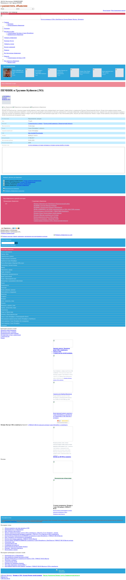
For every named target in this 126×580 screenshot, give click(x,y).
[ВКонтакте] (13, 228)
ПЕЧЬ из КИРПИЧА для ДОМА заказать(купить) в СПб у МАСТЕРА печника (57, 209)
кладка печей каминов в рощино (37, 520)
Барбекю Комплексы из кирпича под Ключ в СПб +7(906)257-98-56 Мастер (27, 558)
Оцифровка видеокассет (12, 545)
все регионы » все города (8, 12)
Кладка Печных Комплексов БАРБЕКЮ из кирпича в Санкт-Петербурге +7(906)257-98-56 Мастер (33, 536)
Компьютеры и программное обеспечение (12, 281)
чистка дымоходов (32, 521)
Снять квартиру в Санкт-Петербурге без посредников (15, 321)
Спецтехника (4, 310)
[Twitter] (15, 228)
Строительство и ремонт (35, 123)
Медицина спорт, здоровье (8, 332)
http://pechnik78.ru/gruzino (35, 133)
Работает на (5, 577)
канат (21, 520)
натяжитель (66, 520)
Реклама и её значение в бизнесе (14, 563)
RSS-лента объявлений (62, 571)
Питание (3, 303)
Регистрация (106, 10)
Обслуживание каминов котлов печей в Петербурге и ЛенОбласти (18, 318)
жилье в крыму (12, 520)
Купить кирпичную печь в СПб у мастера (46, 217)
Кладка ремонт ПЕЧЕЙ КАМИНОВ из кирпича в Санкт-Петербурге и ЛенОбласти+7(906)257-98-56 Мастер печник (39, 540)
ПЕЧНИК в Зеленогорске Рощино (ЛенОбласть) (48, 207)
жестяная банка (5, 520)
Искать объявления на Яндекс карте (10, 86)
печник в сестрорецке (87, 520)
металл (59, 520)
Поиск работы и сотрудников (8, 292)
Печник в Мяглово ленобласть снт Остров (46, 215)
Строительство (5, 336)
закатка (17, 520)
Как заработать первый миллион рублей (16, 557)
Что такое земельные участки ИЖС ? (15, 565)
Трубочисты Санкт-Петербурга (9, 260)
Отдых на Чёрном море (7, 312)
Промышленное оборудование (10, 333)
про (106, 520)
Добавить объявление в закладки (14, 191)
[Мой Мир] (19, 228)
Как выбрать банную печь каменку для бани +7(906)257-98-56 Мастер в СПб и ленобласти (31, 566)
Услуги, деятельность (6, 252)
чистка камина (39, 521)
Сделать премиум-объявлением (32, 180)
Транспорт (4, 287)
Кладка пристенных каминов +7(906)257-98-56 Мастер (21, 539)
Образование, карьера (6, 269)
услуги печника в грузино (36, 145)
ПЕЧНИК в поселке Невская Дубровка (45, 205)
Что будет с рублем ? (11, 560)
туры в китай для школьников (11, 521)
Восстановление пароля (118, 10)
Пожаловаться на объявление (12, 188)
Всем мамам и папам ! (11, 549)
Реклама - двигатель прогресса (14, 548)
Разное (3, 283)
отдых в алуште (72, 520)
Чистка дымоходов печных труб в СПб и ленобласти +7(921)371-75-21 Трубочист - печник (31, 532)
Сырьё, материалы (5, 272)
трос (115, 520)
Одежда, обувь (5, 254)
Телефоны (3, 296)
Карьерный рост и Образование (14, 529)
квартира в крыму (26, 520)
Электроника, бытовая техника (9, 265)
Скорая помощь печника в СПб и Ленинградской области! (51, 220)
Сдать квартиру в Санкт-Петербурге (10, 323)
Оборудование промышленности (9, 274)
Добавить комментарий (7, 233)
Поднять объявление (23, 185)
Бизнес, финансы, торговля (8, 289)
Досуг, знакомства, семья (7, 301)
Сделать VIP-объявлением (27, 182)
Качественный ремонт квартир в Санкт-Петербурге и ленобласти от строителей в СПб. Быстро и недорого (62, 415)
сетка (113, 520)
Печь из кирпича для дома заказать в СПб (17, 528)
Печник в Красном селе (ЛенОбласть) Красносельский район (52, 203)
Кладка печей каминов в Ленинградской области (58, 123)
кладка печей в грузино (62, 145)
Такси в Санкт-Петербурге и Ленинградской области (14, 316)
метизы (62, 520)
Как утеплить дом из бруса (13, 531)
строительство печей (11, 561)
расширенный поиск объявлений (8, 245)
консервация (54, 520)
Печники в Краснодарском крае (9, 314)
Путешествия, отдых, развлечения (11, 335)
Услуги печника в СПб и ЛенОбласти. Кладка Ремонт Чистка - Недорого (62, 19)
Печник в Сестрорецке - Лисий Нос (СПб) (46, 219)
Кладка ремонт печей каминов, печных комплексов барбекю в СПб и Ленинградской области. (62, 512)
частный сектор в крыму (22, 521)
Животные (4, 294)
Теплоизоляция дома (11, 543)
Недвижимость (5, 285)
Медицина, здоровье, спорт (8, 305)
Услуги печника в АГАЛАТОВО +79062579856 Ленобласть (51, 211)
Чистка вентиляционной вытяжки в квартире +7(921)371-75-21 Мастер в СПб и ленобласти (32, 534)
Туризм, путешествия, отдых (8, 307)
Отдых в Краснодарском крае (8, 278)
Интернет (3, 298)
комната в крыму (48, 520)
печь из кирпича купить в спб (99, 520)
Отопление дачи (9, 542)
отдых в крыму (79, 520)
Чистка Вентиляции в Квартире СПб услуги (12, 263)
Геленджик (4, 325)
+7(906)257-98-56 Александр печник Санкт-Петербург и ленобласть (48, 425)
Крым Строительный (6, 276)
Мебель (3, 267)
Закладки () (5, 13)
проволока (109, 520)
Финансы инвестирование (8, 330)
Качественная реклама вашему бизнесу (16, 546)
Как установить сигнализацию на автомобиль (18, 537)
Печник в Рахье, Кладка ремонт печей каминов (47, 213)
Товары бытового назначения (8, 258)
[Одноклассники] (17, 228)
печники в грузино (49, 145)
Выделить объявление (24, 183)
